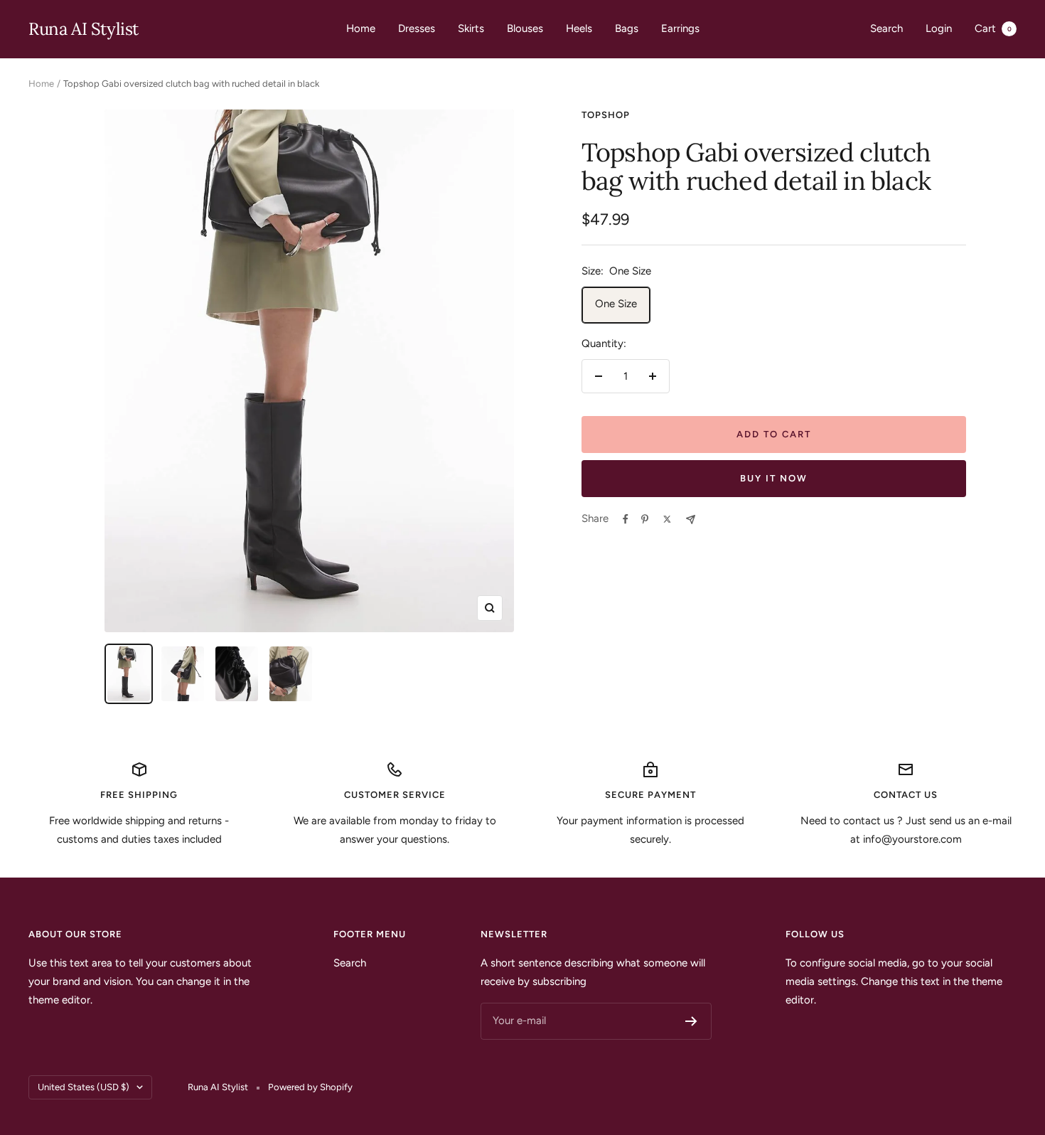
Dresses (416, 28)
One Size (616, 303)
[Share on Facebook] (625, 519)
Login (939, 28)
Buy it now (774, 478)
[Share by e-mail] (690, 519)
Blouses (525, 28)
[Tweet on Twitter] (667, 519)
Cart (993, 28)
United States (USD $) (83, 1087)
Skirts (471, 28)
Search (886, 28)
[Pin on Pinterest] (644, 519)
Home (360, 28)
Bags (626, 28)
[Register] (691, 1021)
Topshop (606, 115)
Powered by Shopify (310, 1087)
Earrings (680, 28)
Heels (579, 28)
